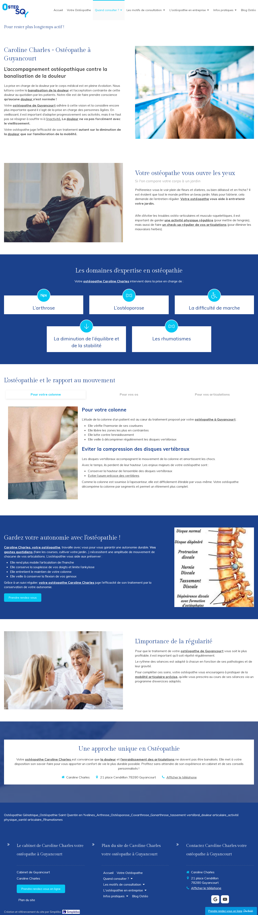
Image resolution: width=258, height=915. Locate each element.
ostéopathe (204, 419)
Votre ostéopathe (194, 199)
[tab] (45, 394)
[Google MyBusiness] (215, 899)
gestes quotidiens (18, 552)
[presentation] (46, 394)
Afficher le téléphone (181, 777)
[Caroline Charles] (15, 16)
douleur (27, 99)
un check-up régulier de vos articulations (194, 225)
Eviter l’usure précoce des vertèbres (113, 476)
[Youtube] (225, 899)
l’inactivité (53, 119)
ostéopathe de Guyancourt (34, 105)
